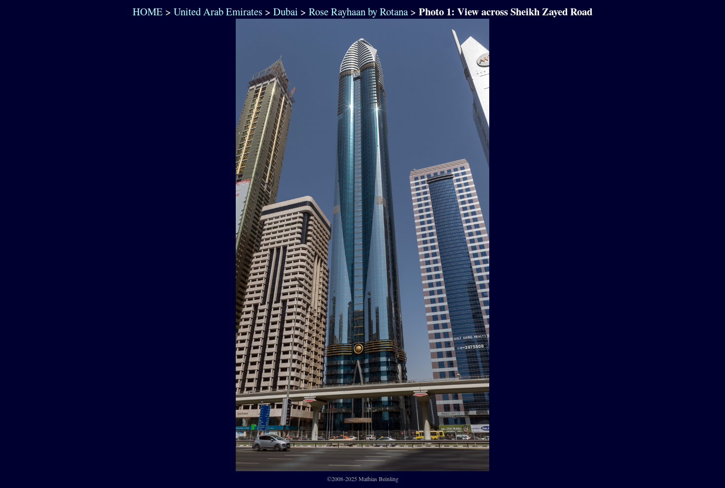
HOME (146, 11)
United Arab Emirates (218, 11)
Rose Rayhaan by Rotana (358, 11)
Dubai (285, 11)
